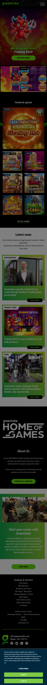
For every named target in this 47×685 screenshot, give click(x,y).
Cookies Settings (23, 668)
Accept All (23, 681)
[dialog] (23, 667)
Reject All (23, 675)
